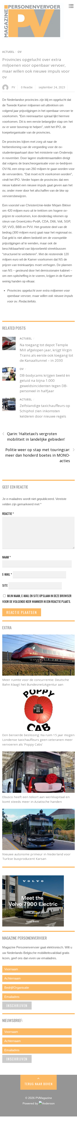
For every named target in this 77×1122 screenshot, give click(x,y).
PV (13, 87)
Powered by (31, 1103)
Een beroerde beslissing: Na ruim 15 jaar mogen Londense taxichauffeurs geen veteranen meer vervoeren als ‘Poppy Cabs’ (38, 739)
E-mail (7, 574)
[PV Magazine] (33, 37)
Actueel (8, 52)
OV (20, 52)
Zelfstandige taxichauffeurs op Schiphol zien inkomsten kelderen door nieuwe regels (45, 410)
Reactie (8, 513)
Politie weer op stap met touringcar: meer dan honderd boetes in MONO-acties (40, 455)
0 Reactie (27, 87)
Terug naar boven (38, 1084)
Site (5, 585)
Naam (6, 557)
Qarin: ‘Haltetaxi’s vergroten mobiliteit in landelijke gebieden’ (33, 436)
